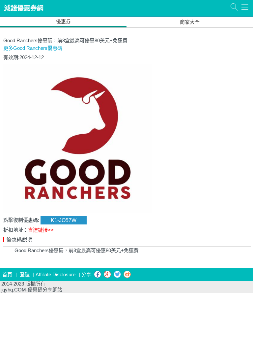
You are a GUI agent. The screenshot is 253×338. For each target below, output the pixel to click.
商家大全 (190, 22)
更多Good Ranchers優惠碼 (32, 48)
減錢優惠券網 (23, 8)
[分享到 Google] (107, 274)
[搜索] (234, 7)
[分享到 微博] (127, 274)
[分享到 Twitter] (117, 274)
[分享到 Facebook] (97, 274)
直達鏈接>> (41, 230)
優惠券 (63, 21)
